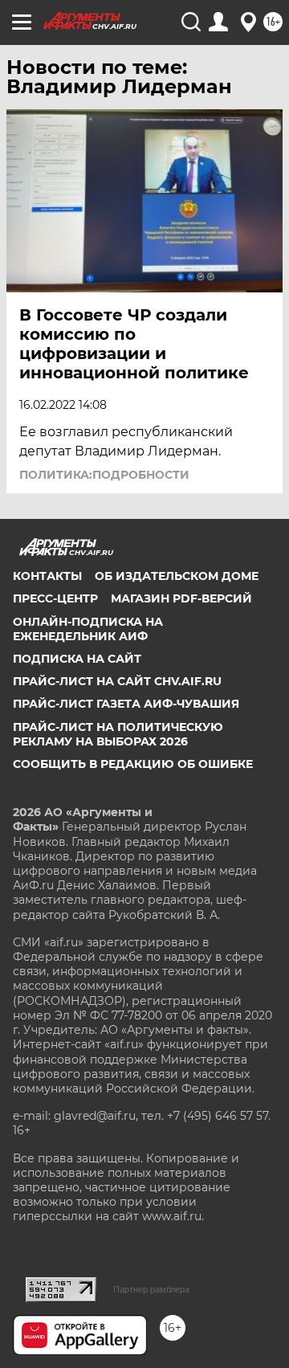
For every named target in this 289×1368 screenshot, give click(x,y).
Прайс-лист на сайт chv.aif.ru (117, 681)
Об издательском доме (176, 576)
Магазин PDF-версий (181, 598)
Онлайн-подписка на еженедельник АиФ (88, 629)
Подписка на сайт (77, 658)
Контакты (47, 576)
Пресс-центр (55, 598)
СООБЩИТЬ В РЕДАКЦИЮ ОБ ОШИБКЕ (133, 764)
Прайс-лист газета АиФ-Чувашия (126, 703)
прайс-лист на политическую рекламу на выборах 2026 (118, 734)
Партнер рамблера (151, 1289)
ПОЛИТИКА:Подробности (104, 474)
